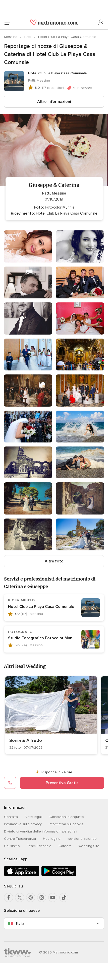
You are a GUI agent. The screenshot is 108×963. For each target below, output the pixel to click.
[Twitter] (19, 897)
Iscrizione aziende (82, 839)
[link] (51, 715)
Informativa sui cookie (66, 824)
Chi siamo (12, 846)
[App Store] (21, 875)
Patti (28, 37)
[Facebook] (8, 897)
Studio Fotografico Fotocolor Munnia (43, 637)
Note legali (33, 817)
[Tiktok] (63, 897)
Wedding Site (88, 846)
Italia (20, 923)
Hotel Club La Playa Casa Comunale (67, 37)
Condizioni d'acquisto (66, 817)
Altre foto (54, 561)
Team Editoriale (39, 846)
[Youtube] (52, 897)
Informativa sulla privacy (23, 824)
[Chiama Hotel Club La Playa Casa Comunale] (10, 783)
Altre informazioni (54, 101)
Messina (11, 37)
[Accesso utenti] (101, 23)
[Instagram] (41, 897)
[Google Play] (58, 875)
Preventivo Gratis (62, 782)
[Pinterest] (30, 897)
